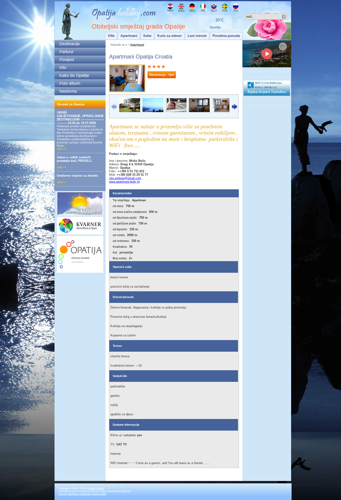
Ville (111, 36)
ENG (181, 10)
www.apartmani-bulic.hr (124, 181)
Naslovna (68, 91)
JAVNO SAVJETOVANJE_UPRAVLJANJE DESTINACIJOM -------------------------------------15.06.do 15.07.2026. (80, 118)
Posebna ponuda (226, 36)
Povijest (66, 59)
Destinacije (69, 44)
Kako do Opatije (74, 75)
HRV (170, 10)
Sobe (147, 36)
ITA (202, 10)
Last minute (197, 36)
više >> (61, 149)
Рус (235, 10)
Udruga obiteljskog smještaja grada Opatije (82, 494)
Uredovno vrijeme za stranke (77, 175)
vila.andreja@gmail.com (125, 178)
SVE (225, 10)
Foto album (69, 83)
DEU (192, 10)
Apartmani (128, 36)
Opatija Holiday (95, 488)
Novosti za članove (70, 104)
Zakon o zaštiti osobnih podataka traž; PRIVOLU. (74, 159)
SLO (214, 10)
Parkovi (66, 51)
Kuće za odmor (169, 36)
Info (62, 67)
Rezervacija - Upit (161, 74)
